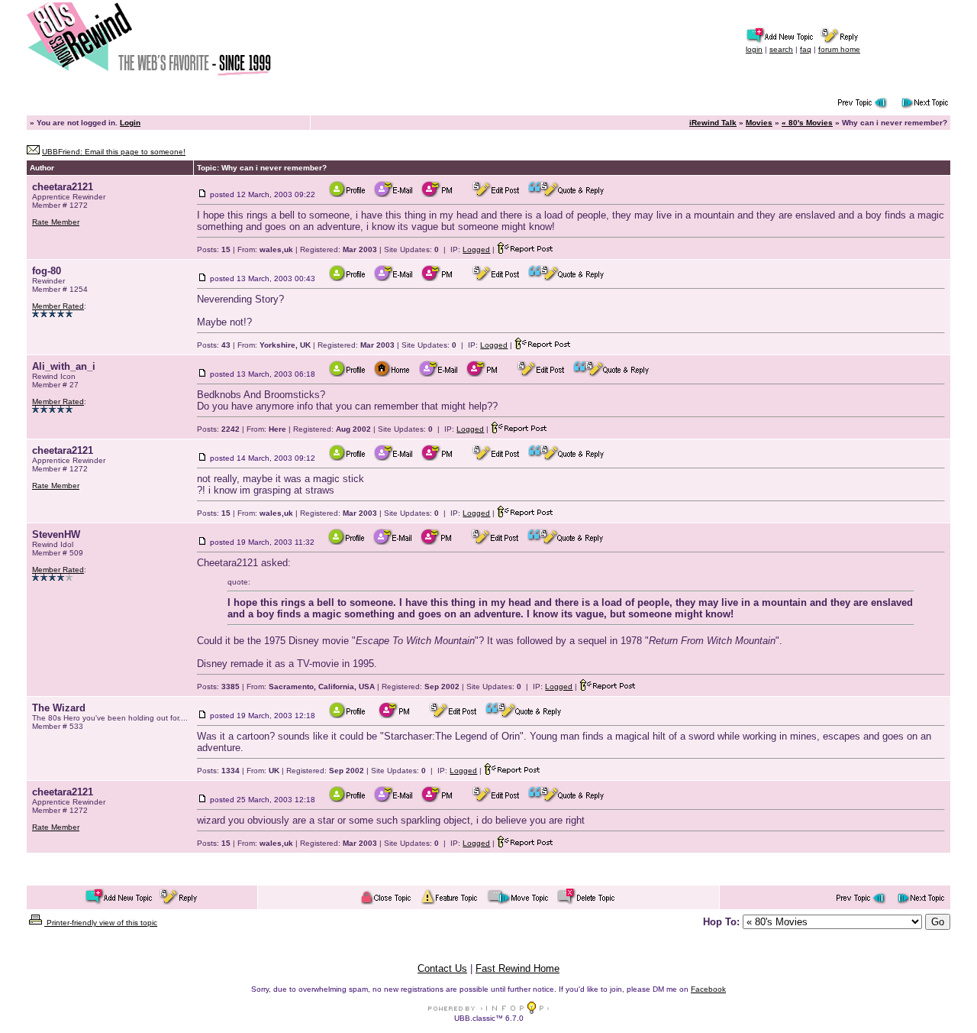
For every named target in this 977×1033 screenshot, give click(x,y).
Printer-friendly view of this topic (100, 922)
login (754, 49)
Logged (476, 249)
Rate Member (55, 222)
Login (130, 122)
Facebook (708, 989)
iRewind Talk (713, 122)
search (781, 49)
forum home (839, 49)
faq (805, 49)
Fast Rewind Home (517, 968)
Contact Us (442, 968)
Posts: (214, 249)
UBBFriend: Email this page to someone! (113, 151)
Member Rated (58, 306)
